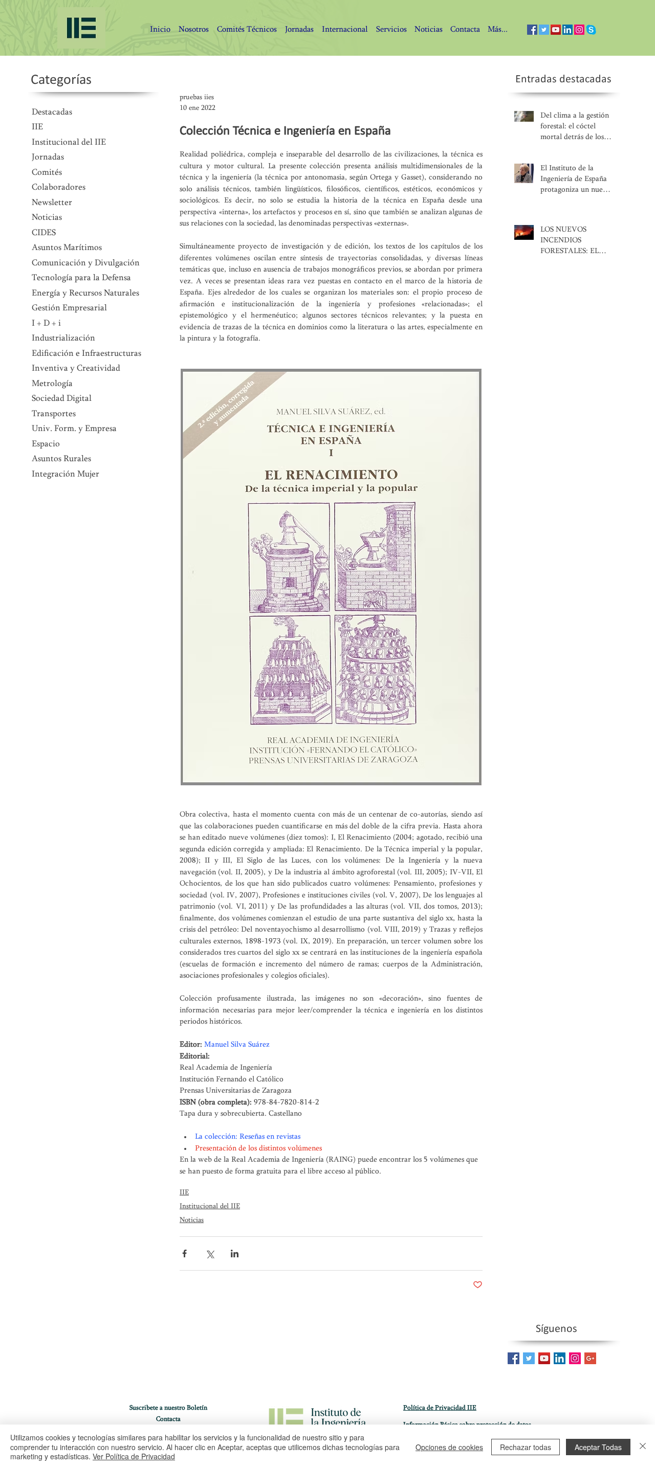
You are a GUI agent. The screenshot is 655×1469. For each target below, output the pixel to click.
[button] (465, 30)
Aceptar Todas (598, 1447)
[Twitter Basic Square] (529, 1358)
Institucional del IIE (210, 1206)
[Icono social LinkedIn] (567, 30)
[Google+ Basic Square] (590, 1358)
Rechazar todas (525, 1447)
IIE (184, 1192)
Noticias (192, 1220)
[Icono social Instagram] (579, 30)
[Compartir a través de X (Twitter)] (209, 1253)
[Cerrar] (643, 1447)
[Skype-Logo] (591, 30)
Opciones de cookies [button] (449, 1447)
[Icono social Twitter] (544, 30)
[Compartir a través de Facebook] (184, 1253)
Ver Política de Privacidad (134, 1456)
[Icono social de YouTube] (556, 30)
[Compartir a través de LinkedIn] (234, 1253)
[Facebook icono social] (532, 30)
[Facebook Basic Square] (513, 1358)
